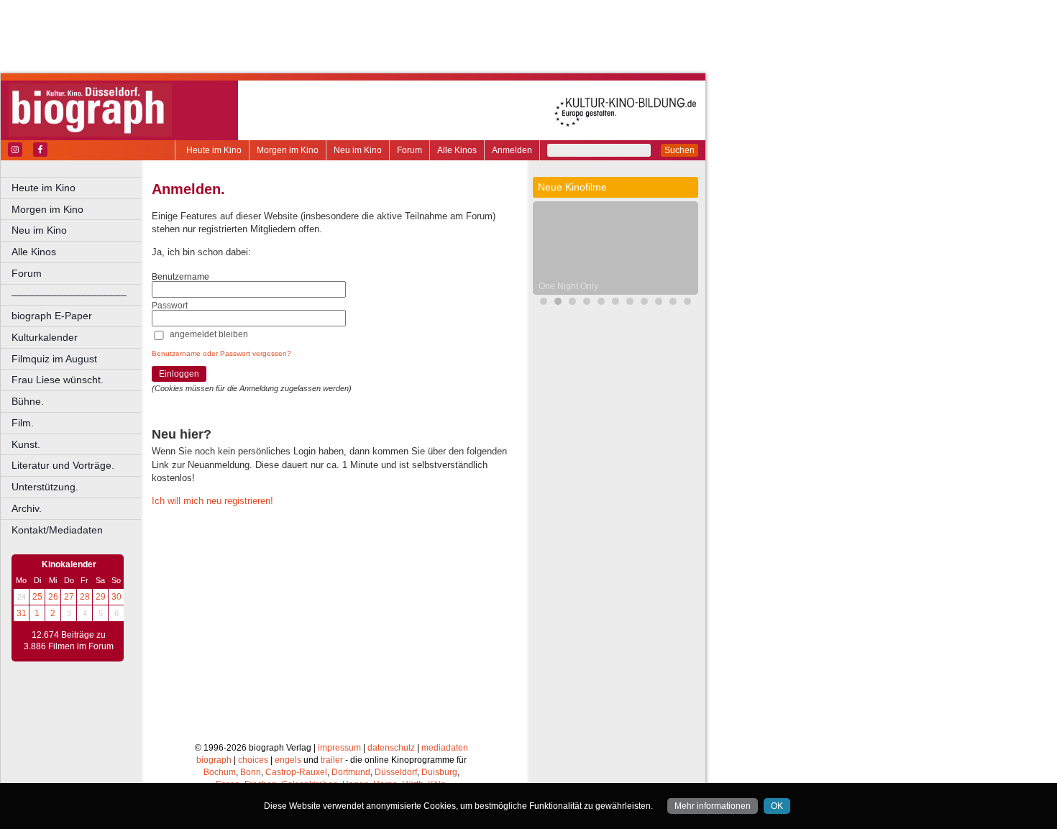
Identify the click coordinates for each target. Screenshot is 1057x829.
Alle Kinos (457, 150)
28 (85, 597)
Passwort (170, 305)
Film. (23, 423)
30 (116, 597)
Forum (409, 150)
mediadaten (444, 748)
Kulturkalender (45, 337)
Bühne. (28, 401)
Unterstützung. (45, 487)
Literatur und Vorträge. (63, 465)
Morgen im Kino (288, 150)
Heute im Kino (214, 150)
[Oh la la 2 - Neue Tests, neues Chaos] (572, 303)
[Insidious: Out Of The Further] (601, 303)
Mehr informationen (712, 806)
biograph (214, 760)
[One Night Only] (558, 303)
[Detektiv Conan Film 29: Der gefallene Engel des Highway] (658, 303)
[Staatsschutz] (673, 303)
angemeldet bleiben (209, 334)
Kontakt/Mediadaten (57, 530)
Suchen (679, 150)
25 (37, 597)
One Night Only (568, 286)
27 (69, 597)
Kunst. (26, 444)
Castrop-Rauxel (296, 772)
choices (253, 760)
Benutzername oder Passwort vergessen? (221, 353)
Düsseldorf (396, 772)
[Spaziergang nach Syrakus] (644, 303)
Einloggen (179, 374)
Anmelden (512, 150)
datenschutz (391, 748)
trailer (332, 760)
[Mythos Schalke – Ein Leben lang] (687, 303)
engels (288, 760)
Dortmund (350, 772)
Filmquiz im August (54, 359)
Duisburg (439, 772)
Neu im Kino (358, 150)
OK (777, 806)
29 (101, 597)
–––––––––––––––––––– (69, 295)
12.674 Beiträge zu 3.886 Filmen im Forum (69, 640)
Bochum (219, 772)
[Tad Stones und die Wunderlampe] (615, 303)
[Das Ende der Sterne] (543, 303)
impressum (339, 748)
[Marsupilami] (630, 303)
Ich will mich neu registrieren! (212, 500)
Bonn (250, 772)
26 (53, 597)
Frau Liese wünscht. (58, 379)
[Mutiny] (587, 303)
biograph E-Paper (52, 315)
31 (22, 613)
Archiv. (27, 508)
